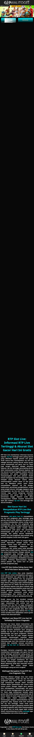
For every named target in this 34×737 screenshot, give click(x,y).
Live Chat (29, 736)
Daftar (8, 20)
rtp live (9, 457)
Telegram (21, 736)
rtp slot (17, 501)
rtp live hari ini (13, 645)
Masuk (25, 20)
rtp (29, 611)
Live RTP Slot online (9, 573)
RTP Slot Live (16, 727)
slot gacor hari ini (16, 516)
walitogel (26, 711)
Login (4, 736)
